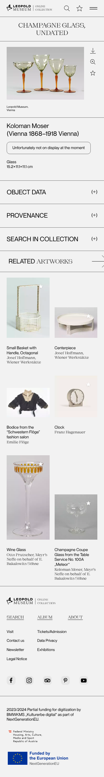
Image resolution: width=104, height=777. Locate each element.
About (75, 617)
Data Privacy (47, 640)
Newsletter (15, 650)
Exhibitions (46, 650)
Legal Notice (17, 659)
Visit (10, 632)
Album (44, 617)
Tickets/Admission (52, 632)
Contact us (15, 640)
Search (15, 617)
